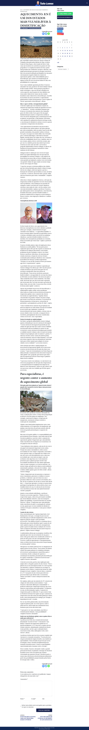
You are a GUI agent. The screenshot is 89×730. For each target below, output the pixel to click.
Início (21, 9)
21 (69, 53)
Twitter (60, 31)
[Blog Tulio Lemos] (44, 3)
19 (65, 53)
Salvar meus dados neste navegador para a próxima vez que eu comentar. (36, 706)
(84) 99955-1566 (65, 14)
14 (69, 50)
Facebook (60, 28)
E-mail (33, 699)
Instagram (60, 33)
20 (67, 53)
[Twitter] (46, 33)
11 (62, 50)
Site (43, 699)
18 (62, 53)
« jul (58, 62)
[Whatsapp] (48, 33)
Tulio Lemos (25, 28)
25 (62, 56)
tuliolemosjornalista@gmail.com (65, 17)
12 (65, 50)
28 (69, 56)
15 (72, 50)
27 (67, 56)
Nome (22, 699)
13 (67, 50)
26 (65, 56)
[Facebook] (43, 33)
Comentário (24, 679)
